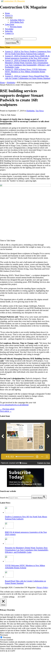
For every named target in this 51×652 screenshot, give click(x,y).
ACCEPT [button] (21, 597)
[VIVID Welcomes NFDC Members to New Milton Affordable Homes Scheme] (9, 561)
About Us (9, 15)
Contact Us (9, 33)
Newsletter (9, 29)
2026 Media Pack (17, 22)
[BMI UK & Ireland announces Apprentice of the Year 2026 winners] (9, 528)
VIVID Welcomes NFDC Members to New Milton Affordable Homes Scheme (25, 566)
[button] (6, 36)
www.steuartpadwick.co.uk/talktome (14, 405)
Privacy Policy (42, 587)
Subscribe (9, 31)
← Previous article (7, 409)
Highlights (30, 111)
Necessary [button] (4, 635)
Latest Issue (9, 24)
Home (7, 13)
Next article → (6, 411)
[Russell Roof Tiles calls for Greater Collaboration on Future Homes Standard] (9, 577)
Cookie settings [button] (8, 597)
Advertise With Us (17, 20)
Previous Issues (16, 27)
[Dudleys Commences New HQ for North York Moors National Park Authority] (9, 512)
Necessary (7, 637)
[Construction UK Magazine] (13, 1)
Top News (40, 111)
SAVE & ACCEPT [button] (7, 651)
